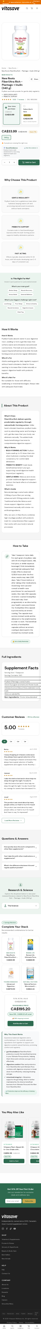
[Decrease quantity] (4, 162)
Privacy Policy (12, 1323)
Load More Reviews (11, 820)
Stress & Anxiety (31, 304)
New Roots (12, 68)
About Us (5, 1285)
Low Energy (7, 304)
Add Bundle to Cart (20, 1023)
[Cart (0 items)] (32, 8)
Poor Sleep (18, 304)
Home (4, 68)
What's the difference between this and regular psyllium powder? (19, 866)
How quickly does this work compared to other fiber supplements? (19, 848)
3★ (25, 742)
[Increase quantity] (14, 162)
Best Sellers (6, 1255)
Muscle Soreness (13, 308)
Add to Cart (30, 162)
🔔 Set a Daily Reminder (20, 641)
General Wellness (26, 294)
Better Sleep (13, 290)
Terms (21, 1323)
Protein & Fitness (8, 1243)
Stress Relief (13, 294)
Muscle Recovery (26, 290)
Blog (3, 1296)
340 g (6, 137)
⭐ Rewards (6, 2)
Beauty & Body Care (9, 1251)
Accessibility (29, 1323)
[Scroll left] (2, 1142)
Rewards (5, 1292)
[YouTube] (15, 1229)
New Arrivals (6, 1259)
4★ (18, 742)
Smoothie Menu (7, 1304)
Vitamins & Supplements (11, 1239)
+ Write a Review (33, 717)
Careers (4, 1300)
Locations (5, 1288)
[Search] (27, 8)
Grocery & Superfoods (10, 1247)
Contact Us (36, 2)
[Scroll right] (39, 1142)
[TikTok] (11, 1229)
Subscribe (29, 1201)
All (4, 742)
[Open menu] (37, 8)
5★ (11, 742)
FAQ (3, 1270)
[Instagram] (3, 1229)
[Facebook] (7, 1229)
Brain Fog (21, 312)
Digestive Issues (28, 308)
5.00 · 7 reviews (18, 99)
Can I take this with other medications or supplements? (19, 857)
